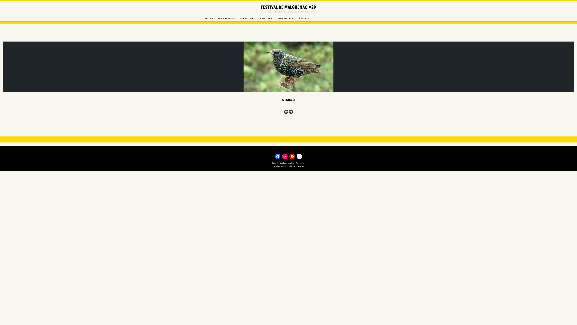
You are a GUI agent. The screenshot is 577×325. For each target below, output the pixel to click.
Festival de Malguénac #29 (288, 7)
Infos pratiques (286, 18)
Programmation (226, 18)
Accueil (209, 18)
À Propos (304, 18)
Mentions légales (287, 163)
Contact (275, 163)
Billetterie (266, 18)
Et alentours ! (248, 18)
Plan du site (300, 163)
